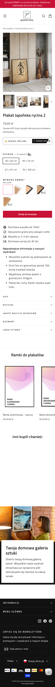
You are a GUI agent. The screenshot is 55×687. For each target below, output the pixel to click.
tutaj (11, 287)
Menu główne (12, 611)
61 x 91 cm (11, 169)
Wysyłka (8, 305)
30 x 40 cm (11, 161)
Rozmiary (9, 321)
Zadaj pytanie (11, 329)
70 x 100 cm (28, 169)
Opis (5, 296)
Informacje (11, 603)
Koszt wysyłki (21, 128)
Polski (10, 661)
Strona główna (8, 28)
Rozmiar (15, 154)
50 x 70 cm (28, 161)
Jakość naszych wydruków (20, 313)
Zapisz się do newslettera (22, 631)
